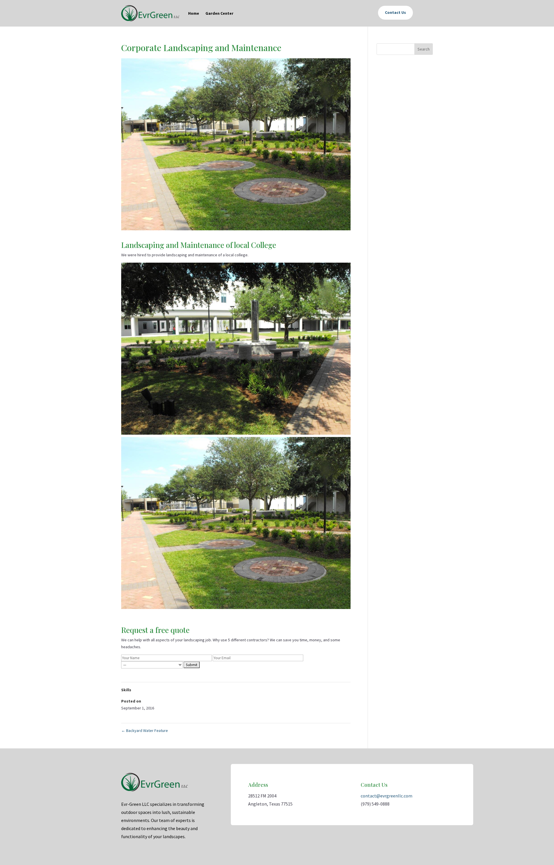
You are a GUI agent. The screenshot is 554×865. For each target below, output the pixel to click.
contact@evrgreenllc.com (386, 796)
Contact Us (395, 12)
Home (193, 13)
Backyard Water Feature (144, 730)
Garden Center (219, 13)
